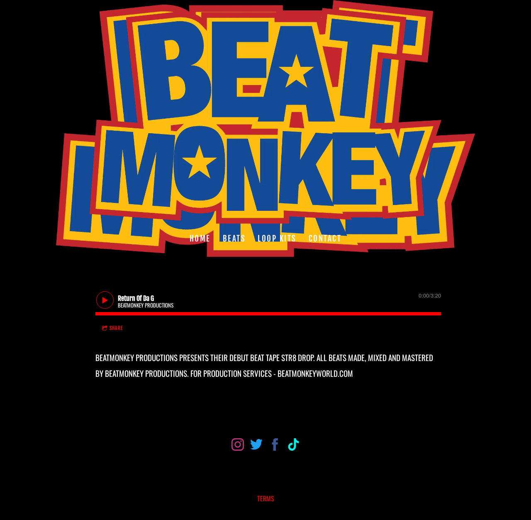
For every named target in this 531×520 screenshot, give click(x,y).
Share (116, 328)
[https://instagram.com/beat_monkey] (237, 446)
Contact (325, 238)
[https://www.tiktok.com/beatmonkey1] (293, 446)
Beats (234, 238)
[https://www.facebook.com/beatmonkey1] (275, 446)
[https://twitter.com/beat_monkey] (256, 446)
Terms (265, 498)
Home (200, 238)
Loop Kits (277, 238)
